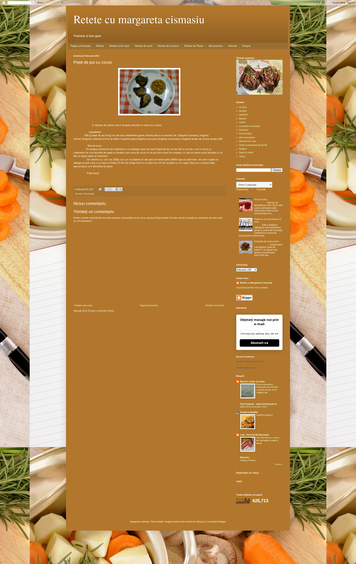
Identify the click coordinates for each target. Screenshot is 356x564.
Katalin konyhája (249, 412)
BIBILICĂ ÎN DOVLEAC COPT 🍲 (255, 407)
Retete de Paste (193, 45)
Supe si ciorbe (246, 152)
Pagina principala (80, 45)
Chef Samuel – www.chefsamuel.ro (258, 404)
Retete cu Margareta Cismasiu (256, 283)
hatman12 (201, 521)
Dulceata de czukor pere (266, 241)
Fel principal (88, 194)
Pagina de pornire (149, 305)
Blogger (222, 521)
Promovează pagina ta (246, 368)
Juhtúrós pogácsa (264, 415)
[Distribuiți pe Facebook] (117, 189)
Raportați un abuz (247, 472)
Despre (246, 45)
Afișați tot (279, 464)
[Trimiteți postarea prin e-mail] (100, 189)
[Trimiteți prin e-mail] (106, 189)
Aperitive (243, 114)
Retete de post (143, 45)
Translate (261, 189)
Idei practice (216, 45)
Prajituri (243, 149)
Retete (100, 45)
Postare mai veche (214, 305)
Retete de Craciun (168, 45)
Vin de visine (260, 199)
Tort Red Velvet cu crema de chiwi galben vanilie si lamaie (267, 440)
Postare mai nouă (83, 305)
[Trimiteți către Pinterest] (120, 189)
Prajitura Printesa (248, 460)
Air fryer (243, 107)
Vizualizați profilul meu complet (252, 287)
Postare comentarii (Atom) (101, 311)
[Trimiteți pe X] (113, 189)
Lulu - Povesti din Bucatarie (254, 435)
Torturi (242, 156)
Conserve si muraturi (249, 126)
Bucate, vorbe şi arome (252, 381)
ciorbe (242, 122)
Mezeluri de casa (247, 141)
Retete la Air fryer (119, 45)
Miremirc (245, 457)
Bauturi (242, 118)
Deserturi (243, 130)
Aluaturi (243, 111)
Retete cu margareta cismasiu (139, 19)
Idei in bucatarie (247, 137)
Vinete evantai (245, 57)
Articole (232, 45)
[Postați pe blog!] (110, 189)
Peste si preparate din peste (253, 145)
